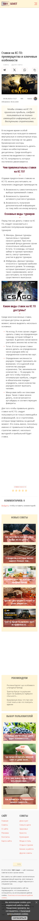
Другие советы (26, 853)
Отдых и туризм (26, 845)
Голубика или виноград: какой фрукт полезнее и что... (19, 737)
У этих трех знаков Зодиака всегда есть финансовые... (19, 779)
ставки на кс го (20, 487)
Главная (5, 821)
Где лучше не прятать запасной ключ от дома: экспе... (19, 758)
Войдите (5, 505)
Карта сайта (7, 841)
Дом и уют (24, 821)
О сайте (5, 829)
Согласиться (19, 918)
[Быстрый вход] (31, 4)
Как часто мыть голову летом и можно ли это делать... (19, 538)
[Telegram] (4, 70)
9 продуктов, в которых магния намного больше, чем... (19, 559)
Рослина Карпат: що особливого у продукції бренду (19, 581)
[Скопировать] (34, 70)
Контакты (6, 837)
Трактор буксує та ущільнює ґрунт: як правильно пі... (19, 623)
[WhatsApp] (25, 70)
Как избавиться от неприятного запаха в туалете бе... (19, 801)
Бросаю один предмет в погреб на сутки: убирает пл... (19, 602)
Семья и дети (25, 825)
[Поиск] (27, 4)
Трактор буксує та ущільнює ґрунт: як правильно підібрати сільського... (19, 693)
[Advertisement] (19, 29)
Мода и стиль (25, 841)
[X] (14, 70)
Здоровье (24, 829)
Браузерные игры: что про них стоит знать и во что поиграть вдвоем (20, 702)
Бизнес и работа (26, 849)
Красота (23, 833)
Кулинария (24, 837)
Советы (5, 825)
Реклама (5, 833)
